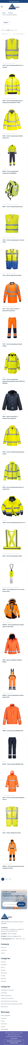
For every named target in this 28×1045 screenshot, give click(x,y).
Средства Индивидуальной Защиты (10, 553)
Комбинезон (5, 169)
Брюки (4, 341)
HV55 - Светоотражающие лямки (12, 556)
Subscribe (21, 904)
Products (10, 12)
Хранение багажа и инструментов (10, 204)
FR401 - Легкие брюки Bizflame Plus (12, 764)
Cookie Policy (14, 1038)
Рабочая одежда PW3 (7, 622)
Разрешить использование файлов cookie (14, 1042)
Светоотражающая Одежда (8, 63)
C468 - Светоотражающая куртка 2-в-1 (13, 522)
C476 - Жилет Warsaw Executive (11, 275)
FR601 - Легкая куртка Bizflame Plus (12, 730)
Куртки (4, 377)
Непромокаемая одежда (8, 795)
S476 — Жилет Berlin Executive (11, 832)
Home (4, 12)
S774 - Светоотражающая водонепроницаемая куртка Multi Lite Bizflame (13, 381)
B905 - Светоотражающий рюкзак (12, 206)
